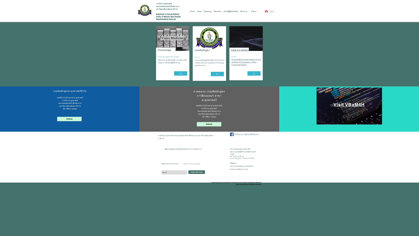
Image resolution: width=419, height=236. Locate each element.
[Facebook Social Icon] (232, 134)
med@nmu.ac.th (242, 169)
